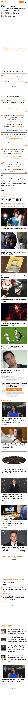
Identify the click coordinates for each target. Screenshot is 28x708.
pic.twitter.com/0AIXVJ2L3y (14, 121)
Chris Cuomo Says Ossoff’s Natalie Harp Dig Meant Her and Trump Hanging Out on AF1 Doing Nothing (13, 549)
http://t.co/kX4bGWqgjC (16, 138)
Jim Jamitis (3, 15)
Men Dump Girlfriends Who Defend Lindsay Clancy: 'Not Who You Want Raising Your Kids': (13, 445)
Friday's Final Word (8, 582)
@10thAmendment (19, 115)
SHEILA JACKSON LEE (20, 203)
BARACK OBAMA (7, 203)
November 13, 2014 (19, 82)
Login (21, 2)
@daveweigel (17, 100)
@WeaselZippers (14, 140)
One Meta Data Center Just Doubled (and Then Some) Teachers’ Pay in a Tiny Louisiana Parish (13, 523)
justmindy (4, 424)
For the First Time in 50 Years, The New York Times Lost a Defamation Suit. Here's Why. (15, 589)
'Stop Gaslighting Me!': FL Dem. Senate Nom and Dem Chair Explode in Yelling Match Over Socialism (14, 420)
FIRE (13, 203)
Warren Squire (5, 552)
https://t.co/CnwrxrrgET (14, 79)
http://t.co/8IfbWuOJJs (16, 166)
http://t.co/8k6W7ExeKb (18, 153)
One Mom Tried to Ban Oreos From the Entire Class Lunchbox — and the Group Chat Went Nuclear (14, 471)
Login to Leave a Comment (14, 389)
